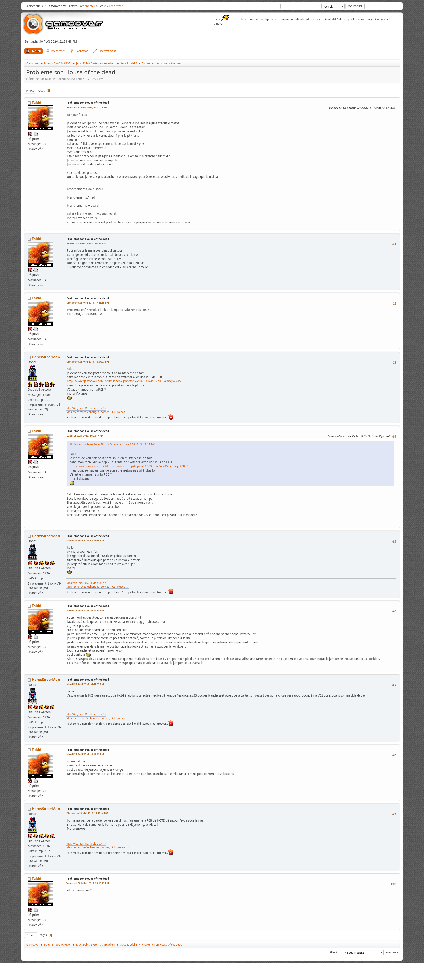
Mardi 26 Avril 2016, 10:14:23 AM (85, 610)
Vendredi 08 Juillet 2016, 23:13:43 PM (87, 883)
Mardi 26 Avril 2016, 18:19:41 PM (85, 754)
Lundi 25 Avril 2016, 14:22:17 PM (84, 435)
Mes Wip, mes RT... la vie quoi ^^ (86, 408)
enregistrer (115, 6)
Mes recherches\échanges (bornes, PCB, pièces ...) (97, 412)
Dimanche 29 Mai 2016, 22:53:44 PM (87, 813)
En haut (30, 935)
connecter (88, 6)
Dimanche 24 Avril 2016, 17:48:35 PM (87, 302)
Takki (36, 102)
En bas (29, 90)
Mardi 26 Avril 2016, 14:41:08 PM (85, 684)
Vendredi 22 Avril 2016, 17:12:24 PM (86, 107)
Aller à (333, 952)
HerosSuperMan (46, 357)
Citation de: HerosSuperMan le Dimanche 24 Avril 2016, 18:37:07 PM (113, 444)
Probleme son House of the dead (87, 103)
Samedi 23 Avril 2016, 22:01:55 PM (86, 243)
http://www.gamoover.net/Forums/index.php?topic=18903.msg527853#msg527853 (125, 381)
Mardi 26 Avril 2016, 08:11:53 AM (85, 540)
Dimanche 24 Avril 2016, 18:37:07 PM (87, 361)
